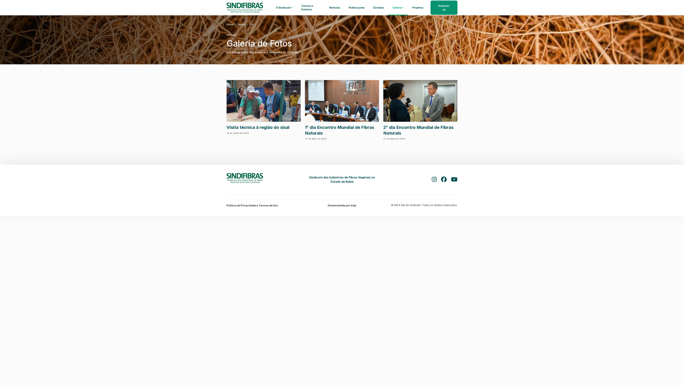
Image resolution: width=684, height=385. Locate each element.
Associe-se (444, 7)
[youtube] (454, 179)
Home (230, 24)
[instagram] (434, 179)
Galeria (241, 24)
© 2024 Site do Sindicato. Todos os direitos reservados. (424, 205)
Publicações (357, 7)
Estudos (378, 7)
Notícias (334, 7)
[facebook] (444, 179)
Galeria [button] (397, 7)
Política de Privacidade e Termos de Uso (252, 205)
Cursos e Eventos (307, 7)
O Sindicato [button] (283, 7)
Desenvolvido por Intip (342, 205)
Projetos (417, 7)
